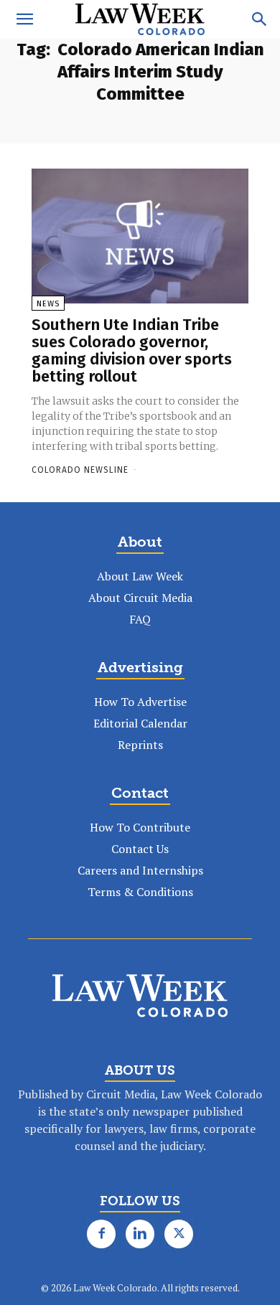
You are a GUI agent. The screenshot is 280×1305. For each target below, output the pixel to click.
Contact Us (140, 849)
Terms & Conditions (140, 892)
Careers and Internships (140, 870)
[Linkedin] (140, 1234)
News (48, 303)
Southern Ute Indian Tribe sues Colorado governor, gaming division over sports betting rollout (132, 351)
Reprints (140, 745)
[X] (178, 1234)
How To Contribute (140, 827)
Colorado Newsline (80, 470)
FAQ (140, 619)
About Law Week (140, 576)
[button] (24, 19)
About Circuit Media (140, 598)
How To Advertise (140, 702)
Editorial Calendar (140, 723)
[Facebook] (101, 1234)
